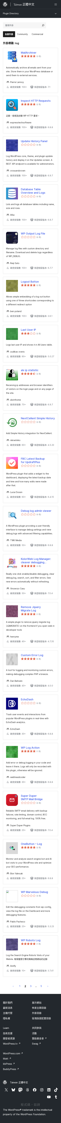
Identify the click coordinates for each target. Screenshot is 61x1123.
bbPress (9, 1063)
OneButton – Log (31, 843)
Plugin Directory (11, 13)
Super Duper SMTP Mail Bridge (32, 797)
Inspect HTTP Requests (36, 100)
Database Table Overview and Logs (33, 191)
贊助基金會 (39, 1038)
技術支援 (7, 1033)
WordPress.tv (12, 1043)
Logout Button (30, 281)
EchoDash (27, 699)
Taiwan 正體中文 (19, 1082)
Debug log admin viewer (36, 510)
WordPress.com (13, 1053)
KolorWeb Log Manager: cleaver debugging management (36, 560)
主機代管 (7, 1013)
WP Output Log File (33, 233)
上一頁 (13, 986)
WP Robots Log (30, 940)
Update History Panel (34, 141)
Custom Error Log (32, 655)
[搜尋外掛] (43, 25)
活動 (34, 1033)
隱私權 (6, 1018)
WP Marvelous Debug (34, 892)
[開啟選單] (56, 4)
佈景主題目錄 (39, 1007)
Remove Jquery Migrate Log (31, 608)
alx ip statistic (29, 370)
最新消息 (7, 1007)
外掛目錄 (36, 1013)
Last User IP (28, 329)
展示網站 (36, 1002)
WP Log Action (30, 747)
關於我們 (7, 1002)
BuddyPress (11, 1069)
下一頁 (47, 986)
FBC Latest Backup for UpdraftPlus (33, 460)
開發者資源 (9, 1038)
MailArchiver (28, 52)
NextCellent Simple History (38, 418)
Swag (36, 1043)
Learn (6, 1027)
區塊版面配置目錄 (41, 1018)
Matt (7, 1058)
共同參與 (36, 1027)
